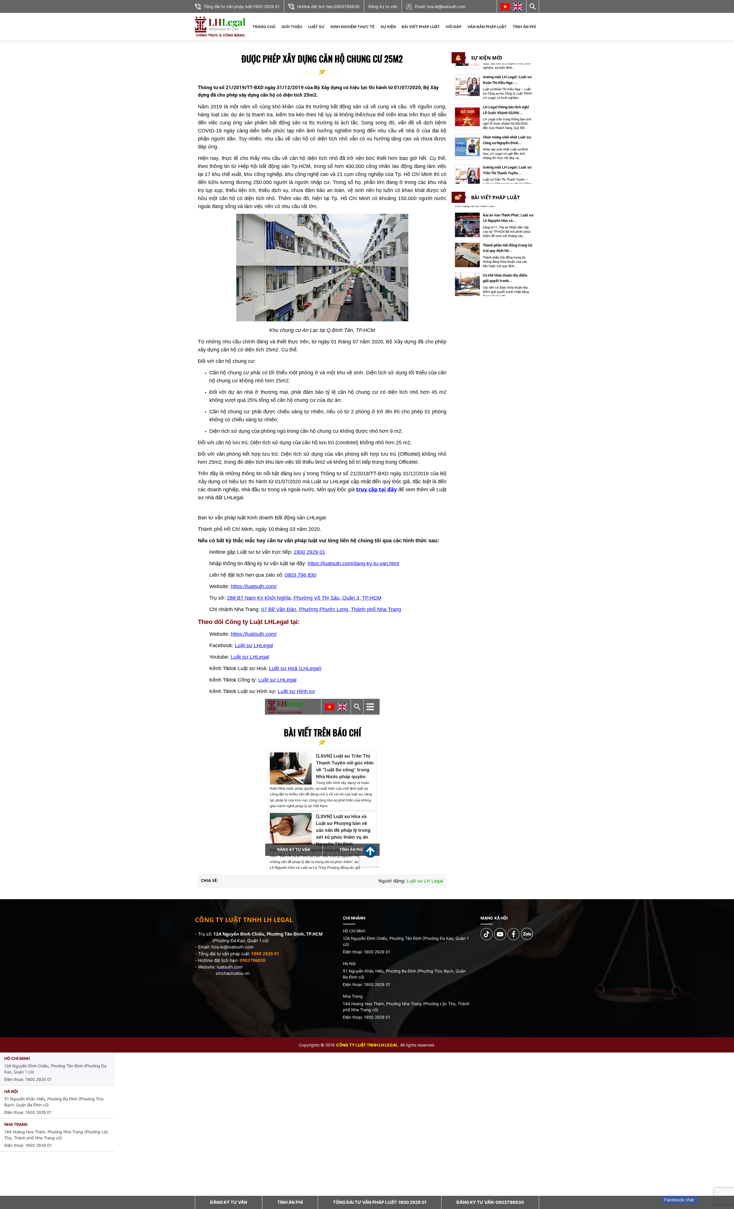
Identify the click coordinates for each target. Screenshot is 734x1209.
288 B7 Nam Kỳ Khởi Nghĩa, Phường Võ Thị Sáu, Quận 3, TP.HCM (304, 598)
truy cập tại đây (376, 489)
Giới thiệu (292, 26)
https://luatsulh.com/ (254, 586)
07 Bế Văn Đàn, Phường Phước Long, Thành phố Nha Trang (331, 609)
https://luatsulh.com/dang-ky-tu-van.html (353, 563)
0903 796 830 (300, 575)
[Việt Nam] (505, 6)
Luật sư (316, 26)
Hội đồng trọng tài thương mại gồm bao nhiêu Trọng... (507, 278)
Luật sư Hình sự (296, 691)
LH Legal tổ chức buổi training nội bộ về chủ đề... (507, 170)
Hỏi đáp (453, 26)
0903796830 (347, 6)
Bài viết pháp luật (421, 26)
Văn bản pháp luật (487, 26)
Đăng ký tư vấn (382, 6)
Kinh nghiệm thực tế (352, 26)
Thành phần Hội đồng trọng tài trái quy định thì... (507, 217)
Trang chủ (263, 26)
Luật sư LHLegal (254, 645)
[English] (518, 6)
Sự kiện (388, 26)
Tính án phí (524, 26)
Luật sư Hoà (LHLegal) (295, 668)
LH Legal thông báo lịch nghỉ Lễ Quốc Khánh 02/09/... (506, 79)
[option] (494, 87)
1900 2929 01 (266, 6)
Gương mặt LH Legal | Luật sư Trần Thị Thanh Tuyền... (507, 139)
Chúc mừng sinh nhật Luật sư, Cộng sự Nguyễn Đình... (507, 109)
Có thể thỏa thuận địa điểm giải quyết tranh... (505, 247)
